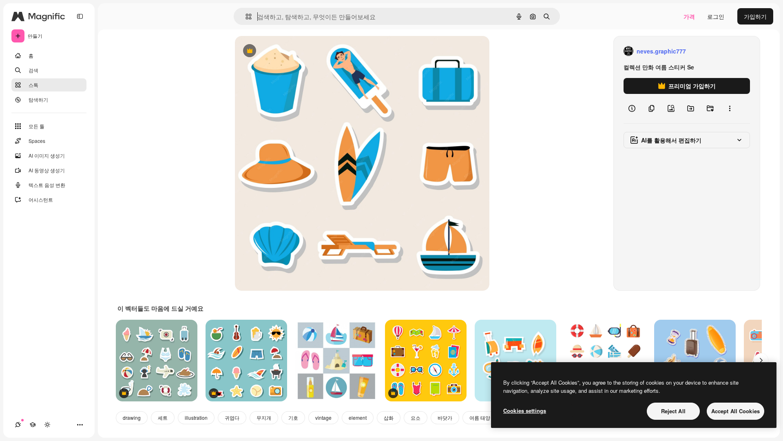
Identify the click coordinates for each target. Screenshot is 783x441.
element (358, 417)
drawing (132, 417)
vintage (323, 417)
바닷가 (445, 417)
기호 (293, 417)
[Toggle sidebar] (79, 16)
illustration (196, 417)
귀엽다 (232, 417)
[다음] (761, 360)
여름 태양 (479, 417)
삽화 (389, 417)
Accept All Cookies (735, 411)
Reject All (673, 411)
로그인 (715, 16)
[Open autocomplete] (245, 16)
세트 (163, 417)
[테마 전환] (47, 424)
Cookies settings (524, 410)
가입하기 (755, 16)
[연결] (17, 424)
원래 (282, 51)
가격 (689, 16)
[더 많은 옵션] (729, 108)
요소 (415, 417)
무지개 (264, 417)
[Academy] (32, 424)
